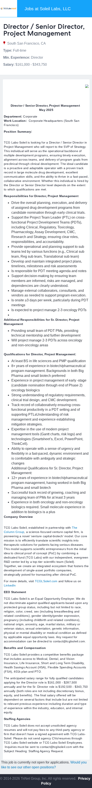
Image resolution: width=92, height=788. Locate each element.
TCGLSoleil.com (46, 581)
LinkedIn (10, 585)
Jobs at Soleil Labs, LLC (48, 8)
